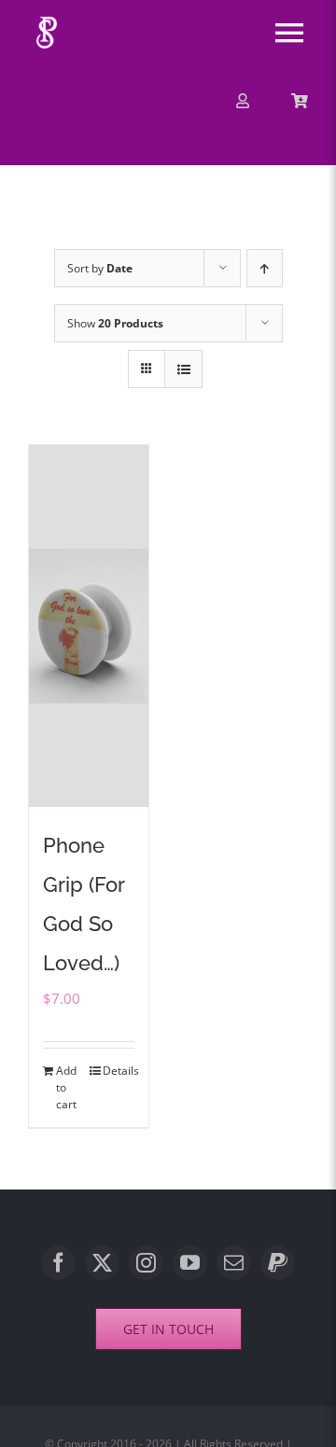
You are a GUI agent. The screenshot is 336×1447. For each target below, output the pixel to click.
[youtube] (190, 1262)
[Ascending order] (264, 268)
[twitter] (102, 1262)
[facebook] (58, 1262)
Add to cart (66, 1087)
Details (118, 1070)
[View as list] (183, 369)
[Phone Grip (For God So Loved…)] (88, 625)
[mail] (234, 1262)
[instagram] (146, 1262)
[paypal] (277, 1262)
